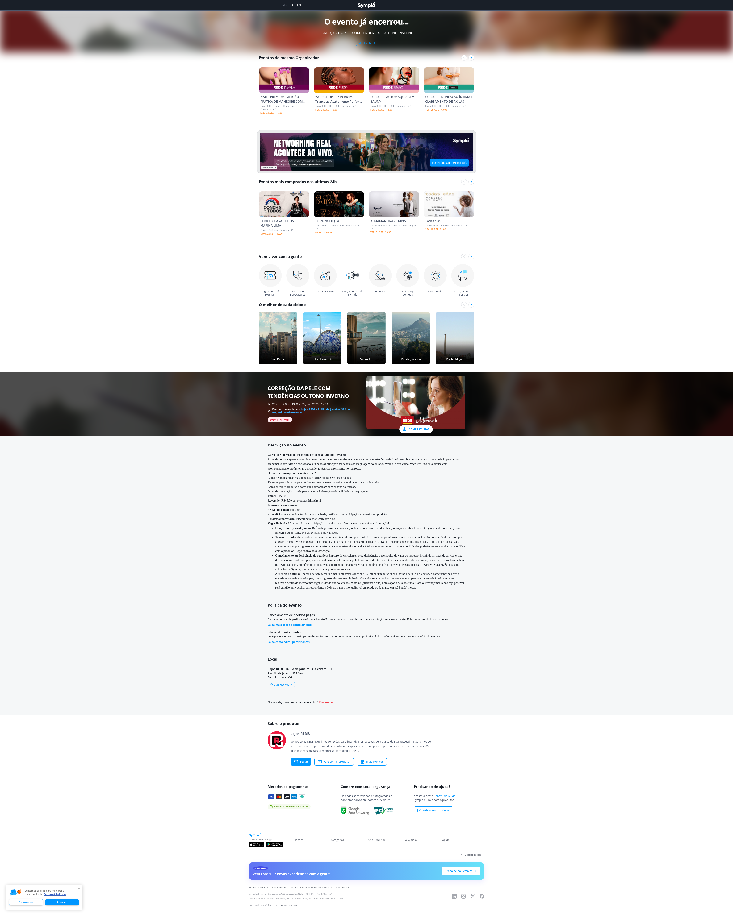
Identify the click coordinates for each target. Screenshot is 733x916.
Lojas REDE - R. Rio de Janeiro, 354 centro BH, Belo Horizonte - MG (313, 411)
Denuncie (326, 702)
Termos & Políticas (55, 894)
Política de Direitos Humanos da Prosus (312, 887)
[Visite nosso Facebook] (482, 896)
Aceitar (62, 902)
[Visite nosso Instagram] (463, 896)
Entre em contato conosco (282, 905)
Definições (26, 902)
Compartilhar (419, 429)
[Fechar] (79, 888)
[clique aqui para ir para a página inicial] (366, 5)
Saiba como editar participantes (289, 642)
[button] (16, 892)
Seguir (304, 761)
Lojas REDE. (296, 5)
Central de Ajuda (444, 796)
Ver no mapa (283, 684)
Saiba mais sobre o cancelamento (290, 625)
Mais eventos (374, 761)
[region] (44, 897)
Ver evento (366, 43)
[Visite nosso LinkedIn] (454, 896)
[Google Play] (274, 844)
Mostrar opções (472, 854)
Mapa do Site (343, 887)
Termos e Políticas (258, 887)
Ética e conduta (279, 887)
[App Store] (256, 844)
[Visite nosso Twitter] (472, 896)
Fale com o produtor (337, 761)
